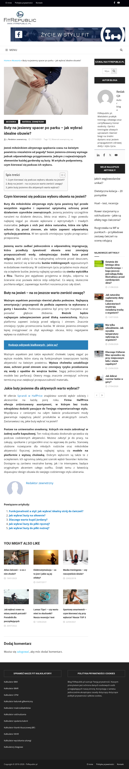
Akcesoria (16, 60)
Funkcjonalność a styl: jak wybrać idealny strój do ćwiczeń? (46, 511)
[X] (123, 2)
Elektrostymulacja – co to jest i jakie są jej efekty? (45, 574)
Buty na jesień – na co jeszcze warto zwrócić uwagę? (35, 183)
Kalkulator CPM (11, 695)
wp (71, 139)
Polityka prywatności (24, 2)
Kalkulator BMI (11, 681)
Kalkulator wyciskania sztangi (17, 740)
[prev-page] (96, 395)
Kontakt (39, 2)
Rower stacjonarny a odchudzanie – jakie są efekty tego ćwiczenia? (107, 215)
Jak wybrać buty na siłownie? (27, 515)
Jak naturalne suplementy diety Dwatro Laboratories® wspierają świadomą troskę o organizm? (114, 304)
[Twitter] (110, 155)
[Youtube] (119, 2)
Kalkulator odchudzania (15, 714)
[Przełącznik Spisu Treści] (60, 175)
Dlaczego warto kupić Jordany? (28, 519)
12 (49, 139)
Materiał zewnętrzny (33, 122)
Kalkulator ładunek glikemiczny (18, 701)
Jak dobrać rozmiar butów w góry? (114, 379)
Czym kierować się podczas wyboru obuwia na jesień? (36, 179)
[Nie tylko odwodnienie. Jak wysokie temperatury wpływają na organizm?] (99, 325)
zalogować (23, 651)
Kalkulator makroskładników (17, 708)
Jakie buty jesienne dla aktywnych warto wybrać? (33, 187)
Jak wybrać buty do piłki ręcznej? (29, 524)
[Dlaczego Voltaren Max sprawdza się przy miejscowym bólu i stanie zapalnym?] (99, 352)
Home (7, 60)
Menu (13, 50)
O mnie (9, 2)
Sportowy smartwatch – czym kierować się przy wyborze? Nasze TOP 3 (75, 613)
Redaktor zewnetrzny (17, 139)
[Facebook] (115, 2)
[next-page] (102, 395)
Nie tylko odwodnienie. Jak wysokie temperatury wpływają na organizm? (114, 332)
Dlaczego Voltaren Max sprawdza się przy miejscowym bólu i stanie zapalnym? (115, 358)
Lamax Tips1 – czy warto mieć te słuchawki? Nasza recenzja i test (46, 613)
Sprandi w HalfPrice (29, 395)
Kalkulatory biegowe (13, 747)
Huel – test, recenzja (106, 203)
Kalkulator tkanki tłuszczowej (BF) (19, 727)
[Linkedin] (98, 155)
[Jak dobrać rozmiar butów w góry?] (99, 376)
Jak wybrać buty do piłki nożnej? (29, 528)
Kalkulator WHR (11, 734)
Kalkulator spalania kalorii (16, 721)
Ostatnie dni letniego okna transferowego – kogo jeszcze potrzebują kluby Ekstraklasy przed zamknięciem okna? (114, 272)
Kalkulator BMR (11, 688)
